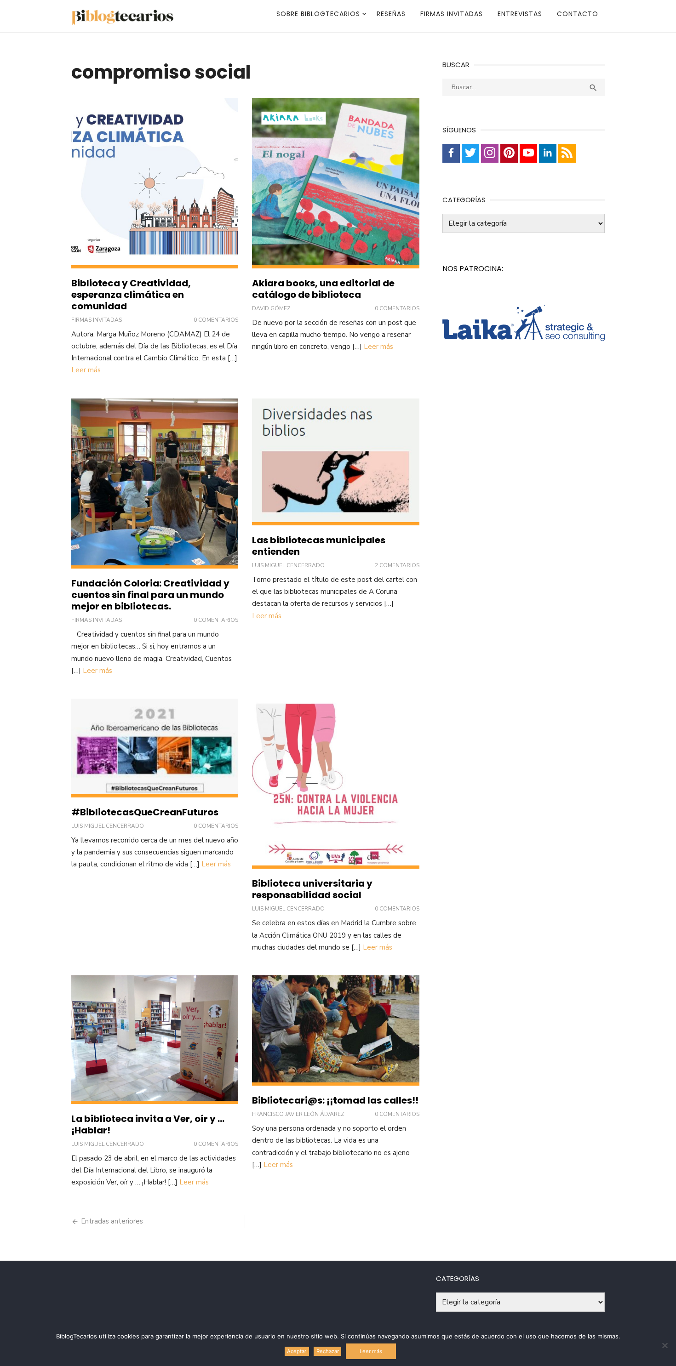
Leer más (86, 370)
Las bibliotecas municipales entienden (318, 546)
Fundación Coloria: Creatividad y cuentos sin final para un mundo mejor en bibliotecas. (150, 595)
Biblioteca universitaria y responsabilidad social (312, 889)
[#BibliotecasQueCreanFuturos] (154, 748)
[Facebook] (451, 153)
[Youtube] (528, 153)
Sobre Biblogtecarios (318, 13)
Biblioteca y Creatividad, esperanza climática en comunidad (131, 295)
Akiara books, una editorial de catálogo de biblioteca (323, 289)
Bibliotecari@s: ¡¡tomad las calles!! (335, 1100)
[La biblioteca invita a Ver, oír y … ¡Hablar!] (154, 1039)
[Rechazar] (664, 1345)
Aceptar (296, 1351)
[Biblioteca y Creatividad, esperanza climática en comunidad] (154, 183)
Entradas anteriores (112, 1221)
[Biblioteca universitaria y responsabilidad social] (335, 784)
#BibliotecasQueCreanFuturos (144, 812)
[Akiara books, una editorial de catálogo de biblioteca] (335, 183)
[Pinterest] (509, 153)
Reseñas (391, 13)
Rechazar (327, 1351)
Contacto (577, 13)
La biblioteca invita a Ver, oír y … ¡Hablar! (147, 1124)
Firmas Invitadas (451, 13)
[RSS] (567, 153)
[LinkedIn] (547, 153)
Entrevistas (520, 13)
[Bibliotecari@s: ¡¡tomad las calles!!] (335, 1030)
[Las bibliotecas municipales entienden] (335, 461)
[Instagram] (489, 153)
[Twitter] (470, 153)
